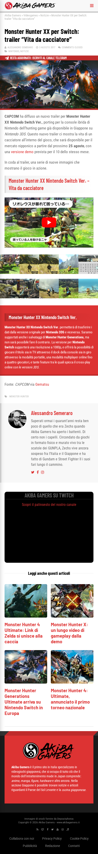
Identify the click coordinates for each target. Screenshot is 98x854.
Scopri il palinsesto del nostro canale (49, 504)
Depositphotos (65, 818)
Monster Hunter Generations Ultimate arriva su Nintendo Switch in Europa (24, 702)
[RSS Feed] (37, 829)
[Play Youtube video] (49, 222)
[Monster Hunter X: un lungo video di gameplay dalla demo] (72, 616)
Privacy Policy (52, 838)
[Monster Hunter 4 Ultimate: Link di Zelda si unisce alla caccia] (26, 616)
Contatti (74, 846)
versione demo (22, 152)
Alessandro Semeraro (20, 47)
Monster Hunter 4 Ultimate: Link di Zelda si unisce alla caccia (24, 633)
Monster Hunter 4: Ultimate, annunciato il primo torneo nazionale (70, 699)
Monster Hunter (19, 396)
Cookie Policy (79, 838)
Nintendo (13, 51)
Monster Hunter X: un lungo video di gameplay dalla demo (69, 633)
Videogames (30, 15)
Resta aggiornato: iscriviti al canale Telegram (38, 58)
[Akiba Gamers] (30, 8)
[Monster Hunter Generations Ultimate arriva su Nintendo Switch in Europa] (26, 682)
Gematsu (42, 384)
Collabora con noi (21, 838)
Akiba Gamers (13, 15)
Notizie (44, 15)
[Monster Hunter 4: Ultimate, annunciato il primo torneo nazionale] (72, 682)
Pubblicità (30, 846)
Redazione (52, 846)
